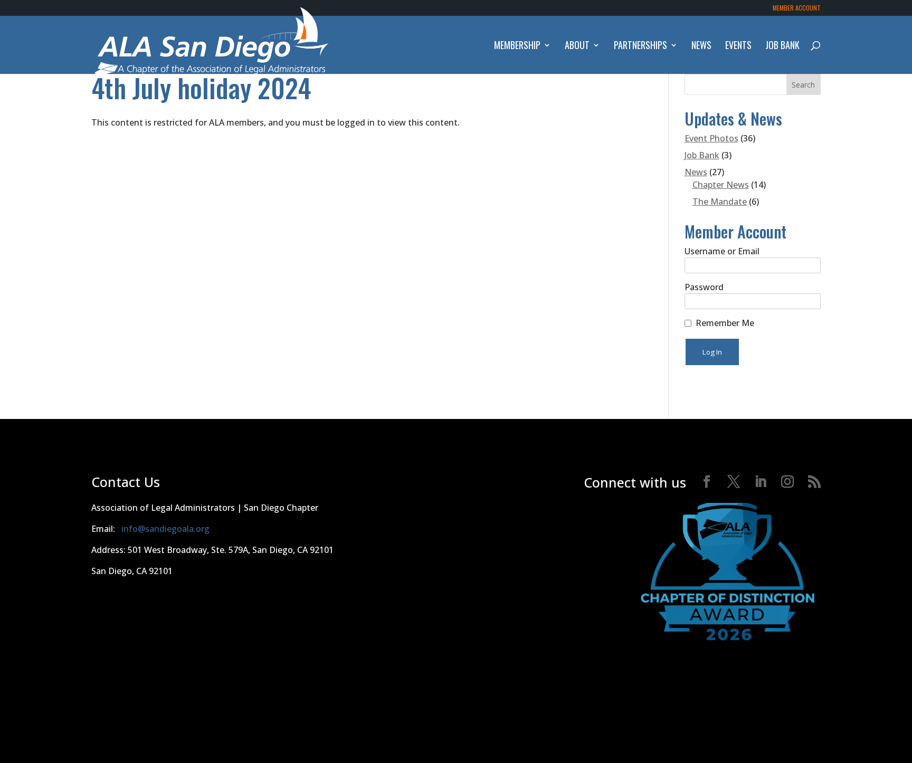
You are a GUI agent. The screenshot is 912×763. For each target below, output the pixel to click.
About (577, 46)
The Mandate (719, 201)
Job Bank (782, 46)
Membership (517, 46)
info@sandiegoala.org (165, 529)
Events (738, 46)
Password (704, 287)
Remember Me (725, 323)
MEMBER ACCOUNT (797, 8)
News (701, 46)
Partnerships (640, 46)
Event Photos (711, 138)
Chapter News (720, 184)
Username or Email (722, 251)
